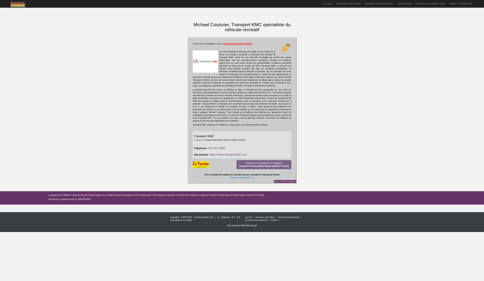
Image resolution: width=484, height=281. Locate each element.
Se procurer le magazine (256, 220)
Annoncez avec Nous (348, 4)
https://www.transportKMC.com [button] (228, 154)
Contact (274, 220)
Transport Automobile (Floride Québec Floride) (237, 44)
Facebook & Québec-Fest (430, 4)
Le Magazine (404, 4)
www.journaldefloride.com (242, 178)
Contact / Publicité (460, 4)
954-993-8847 (84, 199)
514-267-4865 (216, 148)
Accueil (327, 4)
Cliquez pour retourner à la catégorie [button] (264, 164)
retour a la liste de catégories (285, 181)
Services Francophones (379, 4)
